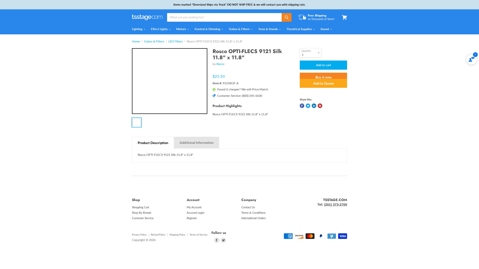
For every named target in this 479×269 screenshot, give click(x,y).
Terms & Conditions (253, 212)
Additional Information (196, 142)
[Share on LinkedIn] (314, 105)
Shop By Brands (141, 212)
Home (136, 41)
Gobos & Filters (239, 29)
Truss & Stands (268, 29)
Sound (325, 29)
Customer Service (143, 218)
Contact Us (248, 207)
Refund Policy (158, 234)
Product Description (153, 143)
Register (192, 218)
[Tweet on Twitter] (308, 105)
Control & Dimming (208, 29)
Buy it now (323, 77)
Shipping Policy (177, 234)
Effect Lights (159, 29)
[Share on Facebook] (302, 105)
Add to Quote (323, 83)
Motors (181, 29)
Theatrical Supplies (299, 29)
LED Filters (175, 41)
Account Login (195, 212)
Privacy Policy (139, 234)
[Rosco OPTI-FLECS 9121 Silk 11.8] (169, 81)
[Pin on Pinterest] (320, 105)
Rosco (220, 64)
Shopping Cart (140, 207)
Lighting (137, 29)
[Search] (287, 17)
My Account (194, 207)
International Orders (253, 218)
